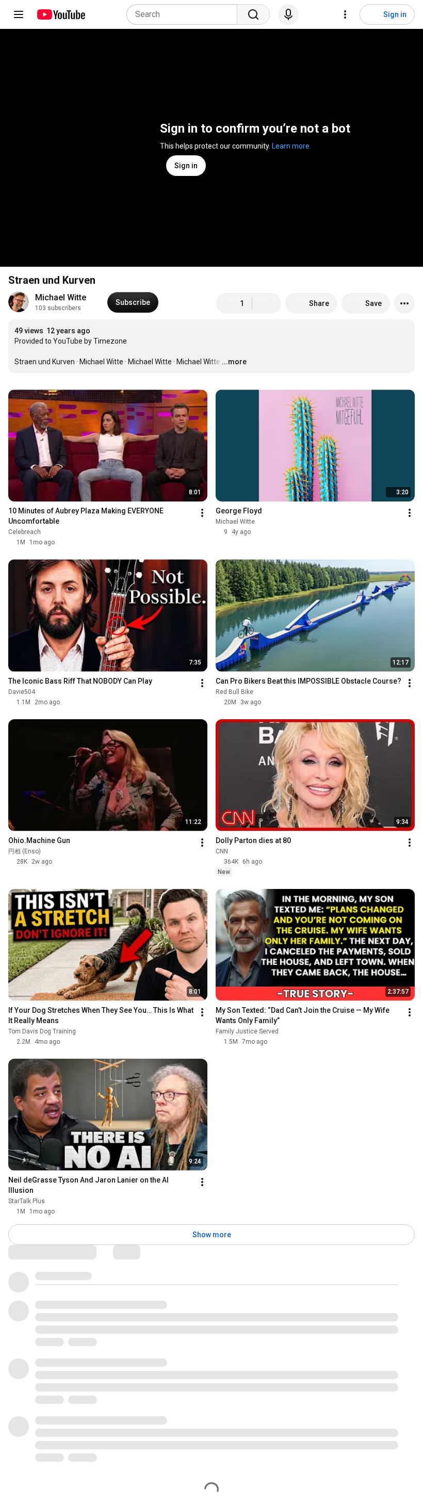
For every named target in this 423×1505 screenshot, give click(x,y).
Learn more (291, 146)
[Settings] (345, 14)
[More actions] (404, 303)
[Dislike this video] (266, 303)
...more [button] (234, 362)
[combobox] (185, 14)
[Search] (253, 14)
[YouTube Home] (60, 14)
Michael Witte (60, 297)
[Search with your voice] (288, 14)
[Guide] (18, 14)
